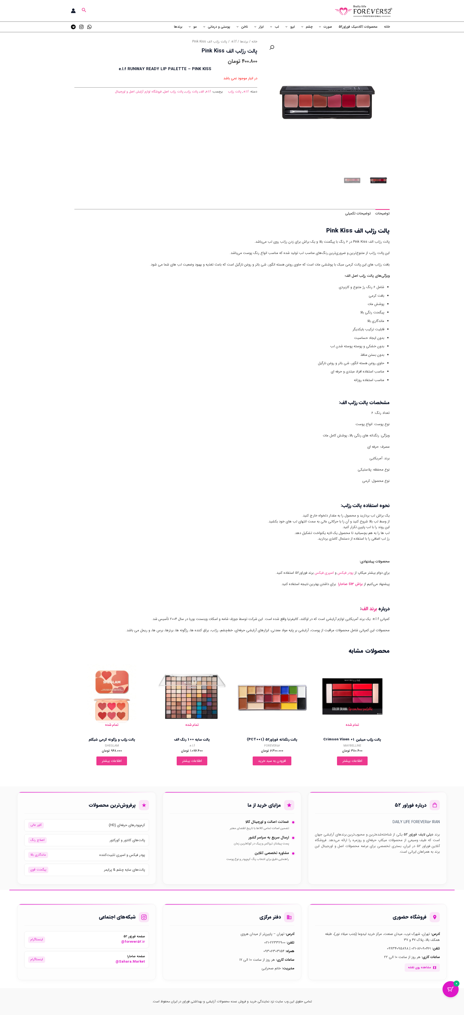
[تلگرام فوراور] (73, 26)
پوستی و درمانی (219, 26)
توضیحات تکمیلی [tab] (358, 213)
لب (277, 26)
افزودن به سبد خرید (272, 761)
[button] (83, 11)
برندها (178, 26)
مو (195, 26)
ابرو (292, 26)
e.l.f (208, 91)
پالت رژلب (234, 91)
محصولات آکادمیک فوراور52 (358, 26)
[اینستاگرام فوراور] (81, 26)
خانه (387, 26)
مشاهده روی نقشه (419, 967)
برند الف (369, 608)
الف (202, 91)
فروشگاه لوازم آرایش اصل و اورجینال (138, 91)
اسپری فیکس (324, 573)
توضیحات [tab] (382, 213)
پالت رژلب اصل (173, 91)
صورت (328, 26)
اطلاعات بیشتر (352, 761)
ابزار (261, 26)
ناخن (244, 26)
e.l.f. (234, 41)
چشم (309, 26)
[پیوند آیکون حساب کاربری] (73, 10)
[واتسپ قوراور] (89, 26)
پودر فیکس (345, 573)
